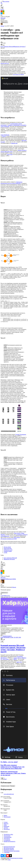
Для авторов (7, 835)
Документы (7, 838)
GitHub (14, 579)
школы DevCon (5, 63)
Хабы (5, 825)
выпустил (19, 662)
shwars (2, 26)
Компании (6, 826)
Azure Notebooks (5, 134)
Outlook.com (14, 143)
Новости (6, 823)
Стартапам (6, 852)
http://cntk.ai (17, 537)
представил (6, 659)
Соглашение (7, 840)
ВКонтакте (9, 579)
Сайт (2, 595)
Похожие (12, 786)
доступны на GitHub (18, 74)
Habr (9, 859)
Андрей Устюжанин (20, 434)
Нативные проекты (9, 849)
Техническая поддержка (16, 858)
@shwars (13, 587)
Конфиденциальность (9, 841)
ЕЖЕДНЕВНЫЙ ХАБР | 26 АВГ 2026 (11, 637)
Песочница (7, 829)
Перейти (3, 633)
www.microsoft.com (9, 794)
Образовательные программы (11, 851)
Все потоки (6, 1)
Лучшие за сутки (5, 786)
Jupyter (4, 136)
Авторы (6, 827)
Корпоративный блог (9, 846)
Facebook (3, 579)
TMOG (15, 659)
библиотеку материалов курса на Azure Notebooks (11, 182)
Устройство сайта (8, 834)
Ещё (5, 779)
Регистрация (7, 817)
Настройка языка (5, 858)
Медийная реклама (9, 848)
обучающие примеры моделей (9, 538)
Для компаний (7, 837)
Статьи (5, 822)
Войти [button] (2, 9)
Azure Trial (9, 154)
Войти (5, 815)
